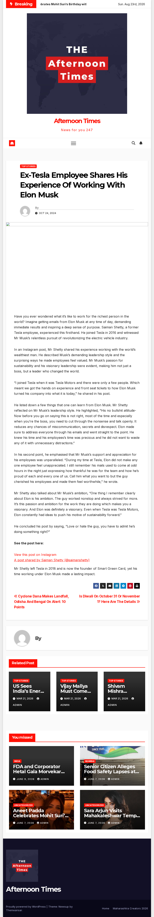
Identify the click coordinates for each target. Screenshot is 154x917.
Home (105, 908)
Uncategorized (23, 805)
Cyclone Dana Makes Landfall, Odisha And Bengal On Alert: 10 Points (41, 601)
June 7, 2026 (97, 779)
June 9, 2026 (26, 779)
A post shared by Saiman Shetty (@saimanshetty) (52, 560)
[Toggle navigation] (73, 143)
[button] (133, 143)
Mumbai (89, 761)
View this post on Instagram (35, 555)
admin (45, 779)
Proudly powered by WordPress (26, 906)
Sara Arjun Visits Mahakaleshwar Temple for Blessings (112, 815)
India (17, 761)
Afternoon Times (77, 121)
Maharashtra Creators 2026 (130, 908)
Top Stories (28, 166)
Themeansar (14, 910)
